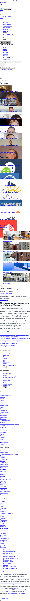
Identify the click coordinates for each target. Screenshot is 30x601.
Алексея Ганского (4, 412)
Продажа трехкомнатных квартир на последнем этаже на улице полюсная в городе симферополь (15, 339)
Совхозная (3, 419)
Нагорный (3, 501)
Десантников (3, 520)
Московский (6, 380)
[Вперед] (1, 286)
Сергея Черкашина (5, 538)
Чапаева (2, 414)
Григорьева (3, 478)
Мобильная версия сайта (7, 597)
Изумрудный (6, 385)
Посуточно (6, 50)
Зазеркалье (6, 358)
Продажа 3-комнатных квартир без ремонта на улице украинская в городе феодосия (14, 342)
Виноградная (3, 409)
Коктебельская (4, 542)
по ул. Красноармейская (9, 365)
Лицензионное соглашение (20, 584)
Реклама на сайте (8, 561)
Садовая (2, 503)
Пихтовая (2, 523)
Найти (11, 69)
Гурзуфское (3, 547)
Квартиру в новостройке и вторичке (10, 62)
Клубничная (3, 537)
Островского (3, 459)
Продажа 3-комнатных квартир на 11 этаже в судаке (14, 347)
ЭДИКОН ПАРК (7, 374)
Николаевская (4, 442)
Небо (4, 360)
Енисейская (3, 489)
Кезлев (2, 516)
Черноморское (4, 405)
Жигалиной (3, 432)
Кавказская (3, 467)
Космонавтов (3, 488)
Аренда (5, 21)
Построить (6, 52)
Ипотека (5, 29)
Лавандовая (3, 518)
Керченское (3, 469)
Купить (5, 47)
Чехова (2, 474)
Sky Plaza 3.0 (6, 353)
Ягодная (2, 543)
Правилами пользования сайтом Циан (10, 583)
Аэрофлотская (4, 464)
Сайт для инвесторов (9, 571)
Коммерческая (7, 27)
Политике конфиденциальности (9, 589)
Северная (2, 461)
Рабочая (2, 444)
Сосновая (2, 456)
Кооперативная (4, 452)
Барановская (3, 417)
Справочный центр (8, 550)
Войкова (2, 398)
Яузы (1, 407)
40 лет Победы (4, 528)
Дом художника (7, 384)
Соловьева (3, 462)
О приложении (4, 598)
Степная (2, 429)
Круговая (2, 545)
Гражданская (3, 402)
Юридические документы (10, 551)
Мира (1, 439)
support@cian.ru (4, 591)
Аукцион (5, 555)
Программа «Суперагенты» (10, 558)
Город (5, 382)
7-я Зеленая (3, 526)
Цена (2, 65)
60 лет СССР (3, 427)
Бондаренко (3, 415)
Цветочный (3, 535)
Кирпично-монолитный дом (7, 345)
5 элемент (6, 355)
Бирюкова (2, 476)
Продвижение (7, 563)
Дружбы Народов (5, 531)
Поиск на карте (7, 553)
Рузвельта (2, 436)
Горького (2, 457)
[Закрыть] (1, 4)
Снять (4, 49)
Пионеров (2, 397)
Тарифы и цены (7, 560)
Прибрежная (3, 403)
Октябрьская (3, 540)
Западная (2, 525)
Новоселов (3, 508)
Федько (2, 494)
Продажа (5, 22)
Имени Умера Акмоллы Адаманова (9, 424)
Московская (3, 511)
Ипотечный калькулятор (9, 566)
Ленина (2, 400)
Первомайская (4, 466)
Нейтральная (3, 521)
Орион (5, 375)
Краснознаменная (5, 491)
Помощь (5, 565)
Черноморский (4, 493)
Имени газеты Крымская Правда (9, 454)
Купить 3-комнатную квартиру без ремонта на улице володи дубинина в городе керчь (14, 335)
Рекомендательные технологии (16, 593)
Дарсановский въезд (5, 420)
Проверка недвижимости (10, 568)
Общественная (4, 425)
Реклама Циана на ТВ (9, 556)
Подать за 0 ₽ (7, 59)
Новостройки (7, 24)
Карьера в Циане (7, 570)
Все (5, 367)
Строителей (3, 471)
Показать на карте (5, 69)
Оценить (5, 54)
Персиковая (3, 533)
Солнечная (3, 481)
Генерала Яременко (5, 395)
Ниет (1, 506)
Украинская (3, 486)
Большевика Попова (5, 479)
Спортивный (3, 430)
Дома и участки (7, 26)
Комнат (3, 64)
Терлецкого (3, 473)
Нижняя (2, 515)
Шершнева (3, 504)
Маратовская (3, 530)
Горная (2, 434)
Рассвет (5, 357)
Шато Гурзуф (6, 362)
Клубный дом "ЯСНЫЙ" (9, 377)
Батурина (2, 484)
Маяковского (3, 441)
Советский (3, 483)
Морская (2, 422)
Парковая (2, 437)
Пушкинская (3, 410)
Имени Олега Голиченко (6, 513)
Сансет (5, 363)
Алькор (5, 379)
